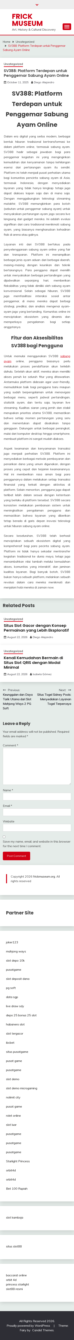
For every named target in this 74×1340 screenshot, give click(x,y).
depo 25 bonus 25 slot (21, 1015)
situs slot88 (14, 1246)
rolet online (13, 1115)
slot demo (12, 1079)
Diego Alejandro (44, 82)
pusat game (14, 1061)
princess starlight (17, 1284)
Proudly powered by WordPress (29, 1325)
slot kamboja (14, 1217)
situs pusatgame (17, 1052)
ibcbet (10, 1042)
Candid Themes (43, 1330)
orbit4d (11, 1170)
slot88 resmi (14, 1289)
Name (8, 790)
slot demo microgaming (21, 1088)
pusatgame (13, 969)
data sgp (12, 997)
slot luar (11, 1125)
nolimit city (13, 1097)
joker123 (12, 942)
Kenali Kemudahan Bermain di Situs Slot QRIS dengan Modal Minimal (33, 662)
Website (8, 821)
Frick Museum (27, 19)
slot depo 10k (15, 960)
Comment (10, 745)
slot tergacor (14, 1033)
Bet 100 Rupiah (17, 1188)
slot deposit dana (17, 979)
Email (7, 806)
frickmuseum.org (44, 876)
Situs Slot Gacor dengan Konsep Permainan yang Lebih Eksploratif (36, 628)
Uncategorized (13, 64)
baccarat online (16, 1275)
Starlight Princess (18, 1161)
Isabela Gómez (42, 674)
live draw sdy (15, 1006)
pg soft (11, 988)
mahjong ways (16, 951)
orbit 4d (11, 1280)
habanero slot (15, 1024)
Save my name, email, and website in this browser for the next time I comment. (36, 844)
